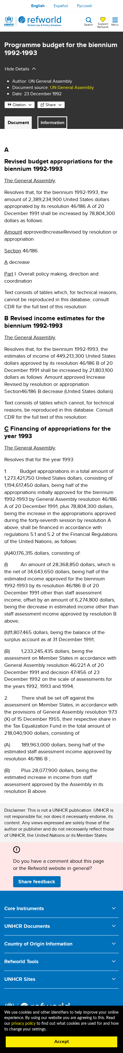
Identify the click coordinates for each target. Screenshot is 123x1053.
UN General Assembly (72, 87)
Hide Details (17, 69)
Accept (61, 1041)
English (38, 6)
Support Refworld (102, 25)
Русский (84, 6)
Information (52, 122)
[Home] (32, 21)
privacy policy (23, 1024)
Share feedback (36, 881)
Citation (19, 105)
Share (50, 105)
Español (61, 6)
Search (88, 24)
